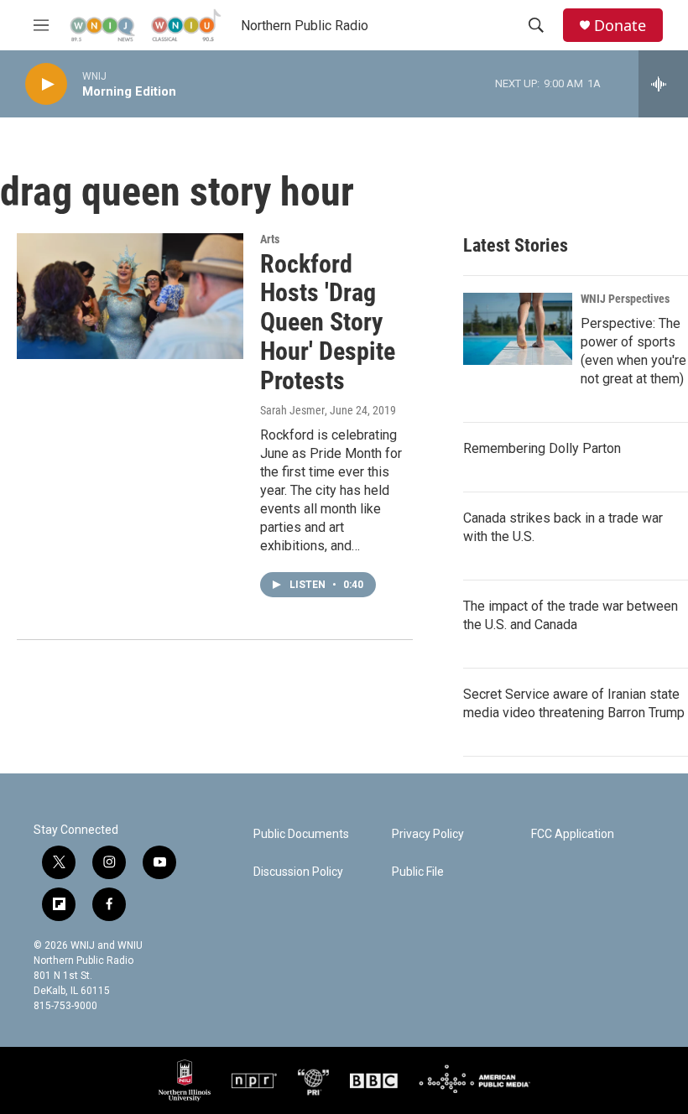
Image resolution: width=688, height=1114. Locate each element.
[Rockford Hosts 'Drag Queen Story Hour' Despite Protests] (130, 296)
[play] (46, 84)
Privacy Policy (428, 834)
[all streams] (663, 83)
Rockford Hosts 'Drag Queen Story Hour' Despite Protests (327, 322)
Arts (269, 239)
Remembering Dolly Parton (542, 448)
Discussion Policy (298, 872)
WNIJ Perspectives (625, 298)
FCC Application (572, 834)
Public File (418, 872)
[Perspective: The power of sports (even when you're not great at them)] (517, 329)
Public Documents (301, 834)
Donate (620, 25)
